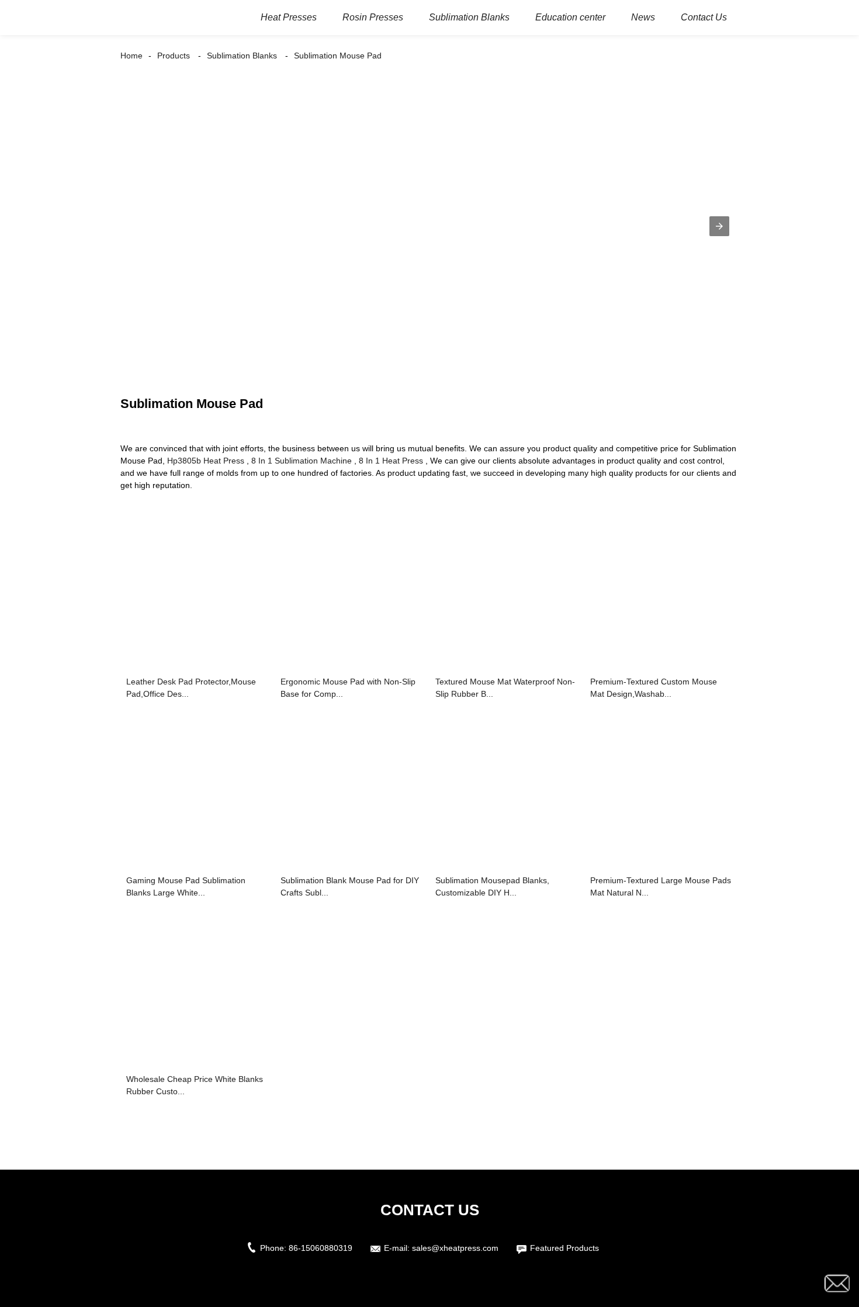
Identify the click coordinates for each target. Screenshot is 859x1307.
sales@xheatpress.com (455, 1248)
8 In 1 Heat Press (391, 460)
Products (173, 55)
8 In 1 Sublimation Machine (301, 460)
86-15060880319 (320, 1248)
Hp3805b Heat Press (205, 460)
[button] (719, 226)
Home (131, 55)
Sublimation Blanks (242, 55)
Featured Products (564, 1248)
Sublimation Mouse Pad (338, 55)
